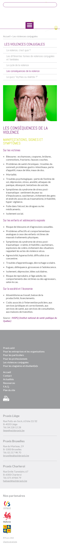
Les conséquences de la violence (23, 71)
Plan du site (9, 390)
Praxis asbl (9, 347)
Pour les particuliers (13, 354)
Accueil (6, 36)
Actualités (8, 379)
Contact (7, 375)
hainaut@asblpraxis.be (15, 480)
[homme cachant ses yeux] (30, 103)
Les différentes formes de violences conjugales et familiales (30, 58)
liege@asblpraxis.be (13, 430)
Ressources (9, 382)
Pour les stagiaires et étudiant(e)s (20, 365)
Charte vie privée (10, 542)
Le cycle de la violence (17, 65)
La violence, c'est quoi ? (18, 50)
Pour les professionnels (15, 358)
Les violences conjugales (25, 36)
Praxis (30, 15)
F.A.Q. (6, 386)
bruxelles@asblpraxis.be (16, 455)
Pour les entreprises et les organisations (24, 351)
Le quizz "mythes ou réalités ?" (22, 77)
